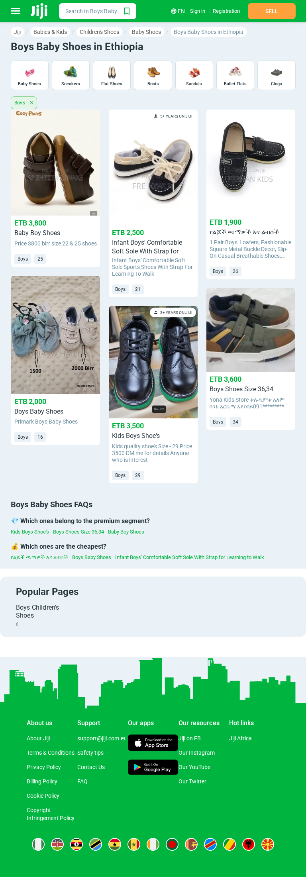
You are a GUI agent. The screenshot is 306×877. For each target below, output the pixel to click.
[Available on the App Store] (153, 743)
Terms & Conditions (51, 752)
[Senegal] (134, 844)
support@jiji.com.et (101, 738)
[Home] (39, 11)
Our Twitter (192, 781)
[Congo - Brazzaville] (229, 844)
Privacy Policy (44, 767)
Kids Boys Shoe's (30, 532)
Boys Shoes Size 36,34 (78, 532)
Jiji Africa (240, 738)
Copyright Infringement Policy (51, 814)
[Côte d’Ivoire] (153, 844)
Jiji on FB (189, 738)
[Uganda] (76, 844)
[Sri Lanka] (191, 844)
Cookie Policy (43, 796)
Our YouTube (194, 767)
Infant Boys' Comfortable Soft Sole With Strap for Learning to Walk (189, 557)
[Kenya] (57, 844)
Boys (20, 103)
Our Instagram (196, 752)
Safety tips (90, 752)
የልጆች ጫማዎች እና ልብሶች (39, 557)
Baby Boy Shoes (126, 532)
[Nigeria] (38, 844)
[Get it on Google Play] (153, 768)
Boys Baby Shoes (91, 557)
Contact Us (91, 767)
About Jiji (38, 738)
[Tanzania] (95, 844)
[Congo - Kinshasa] (210, 844)
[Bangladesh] (172, 844)
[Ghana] (114, 844)
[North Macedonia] (267, 844)
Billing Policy (42, 781)
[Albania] (248, 844)
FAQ (82, 781)
